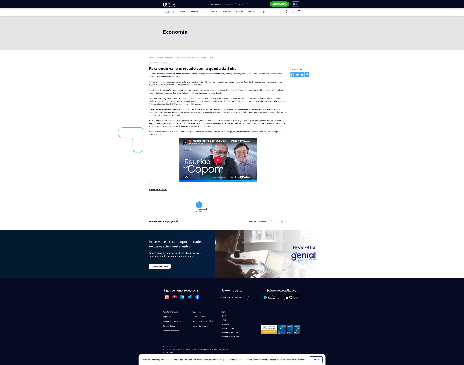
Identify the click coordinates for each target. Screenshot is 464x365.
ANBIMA (225, 324)
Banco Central (228, 328)
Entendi (316, 359)
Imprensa (167, 316)
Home (151, 58)
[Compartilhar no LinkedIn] (302, 74)
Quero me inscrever (160, 266)
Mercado (251, 11)
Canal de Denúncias (171, 330)
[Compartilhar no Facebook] (307, 74)
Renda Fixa (194, 11)
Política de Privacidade (172, 321)
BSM (224, 316)
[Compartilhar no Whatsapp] (292, 74)
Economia (227, 11)
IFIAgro (262, 11)
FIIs (204, 11)
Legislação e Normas (201, 326)
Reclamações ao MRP (230, 336)
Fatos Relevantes (199, 316)
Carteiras (214, 11)
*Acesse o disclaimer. (170, 347)
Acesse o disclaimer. (158, 189)
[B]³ (223, 312)
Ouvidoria (197, 312)
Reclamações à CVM (230, 332)
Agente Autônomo (170, 312)
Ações (182, 11)
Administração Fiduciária (203, 321)
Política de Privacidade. (295, 359)
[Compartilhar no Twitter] (297, 74)
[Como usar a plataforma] (299, 11)
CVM (224, 320)
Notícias (239, 11)
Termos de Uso (169, 326)
